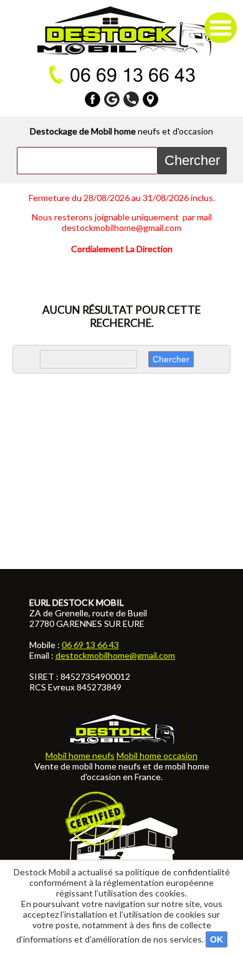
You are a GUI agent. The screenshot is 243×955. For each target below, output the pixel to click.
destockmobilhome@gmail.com (115, 655)
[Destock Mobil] (121, 31)
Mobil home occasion (157, 755)
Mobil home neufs (80, 755)
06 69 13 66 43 (90, 644)
